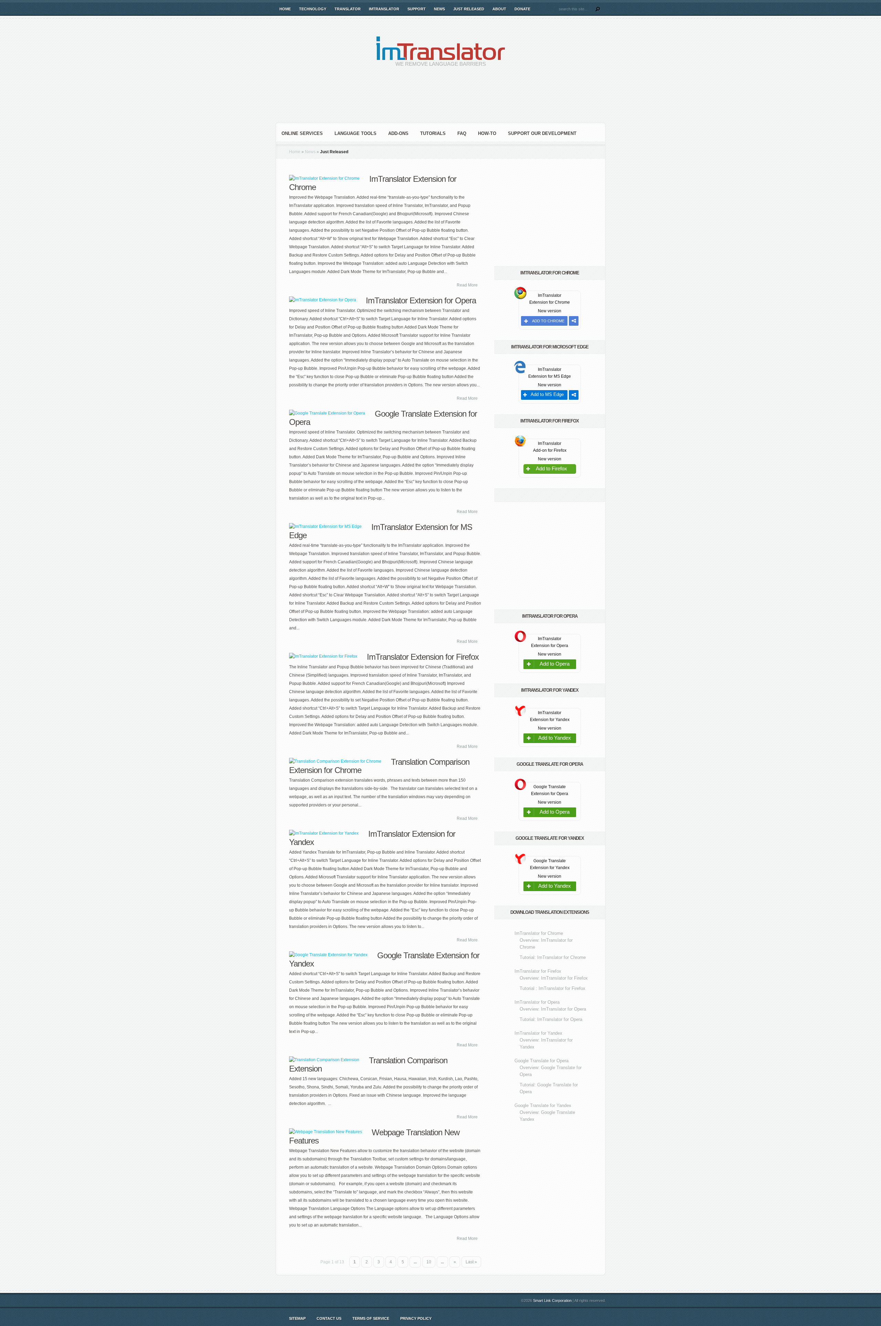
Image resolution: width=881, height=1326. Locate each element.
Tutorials (433, 133)
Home (285, 9)
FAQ (461, 133)
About (499, 9)
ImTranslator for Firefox (537, 971)
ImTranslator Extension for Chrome (372, 183)
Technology (312, 9)
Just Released (468, 9)
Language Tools (355, 133)
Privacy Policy (416, 1318)
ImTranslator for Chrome (538, 933)
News (439, 9)
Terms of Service (370, 1318)
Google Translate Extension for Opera (383, 418)
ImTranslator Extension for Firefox (423, 656)
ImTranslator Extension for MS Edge (380, 531)
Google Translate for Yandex (542, 1105)
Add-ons (398, 133)
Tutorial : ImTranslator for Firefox (552, 988)
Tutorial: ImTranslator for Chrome (553, 957)
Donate (522, 9)
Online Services (302, 133)
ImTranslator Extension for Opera (421, 300)
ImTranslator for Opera (537, 1002)
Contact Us (329, 1318)
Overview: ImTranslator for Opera (553, 1009)
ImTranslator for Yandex (538, 1033)
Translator (348, 9)
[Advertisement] (440, 99)
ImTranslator (384, 9)
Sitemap (297, 1318)
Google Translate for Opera (541, 1060)
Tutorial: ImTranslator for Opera (551, 1019)
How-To (487, 133)
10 (428, 1262)
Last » (471, 1262)
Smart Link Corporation (552, 1300)
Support (416, 9)
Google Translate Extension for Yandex (384, 959)
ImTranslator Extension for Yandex (372, 838)
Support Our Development (542, 133)
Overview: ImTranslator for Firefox (554, 978)
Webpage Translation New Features (374, 1136)
